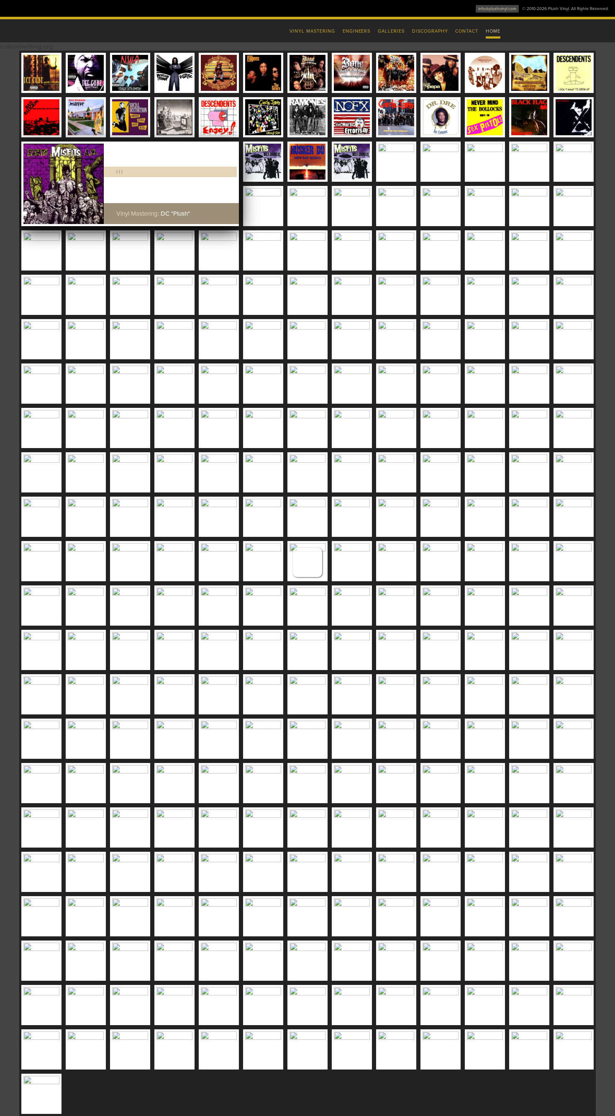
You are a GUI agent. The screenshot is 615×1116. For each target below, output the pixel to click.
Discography (430, 31)
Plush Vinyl (131, 29)
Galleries (391, 31)
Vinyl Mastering (312, 31)
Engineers (357, 31)
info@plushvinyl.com (497, 8)
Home (493, 31)
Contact (466, 31)
